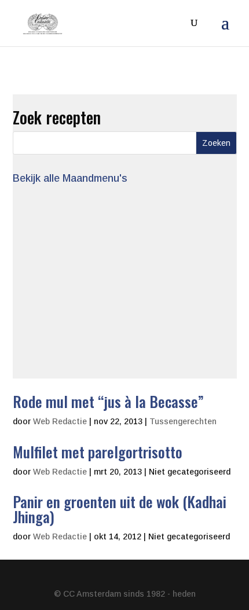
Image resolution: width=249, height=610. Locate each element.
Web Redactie (60, 421)
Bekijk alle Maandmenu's (70, 178)
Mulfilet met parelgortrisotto (97, 451)
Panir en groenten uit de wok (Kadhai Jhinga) (119, 509)
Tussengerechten (183, 421)
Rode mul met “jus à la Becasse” (108, 401)
